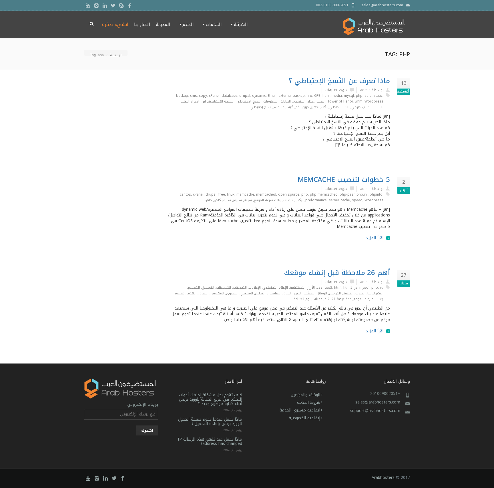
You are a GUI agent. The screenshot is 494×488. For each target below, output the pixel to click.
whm (358, 101)
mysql (349, 96)
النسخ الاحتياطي (248, 101)
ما (283, 107)
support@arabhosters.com (375, 411)
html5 (347, 287)
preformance (316, 200)
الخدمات (214, 24)
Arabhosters (383, 477)
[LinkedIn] (105, 6)
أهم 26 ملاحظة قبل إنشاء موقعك (337, 272)
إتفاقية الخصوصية (304, 418)
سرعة (248, 200)
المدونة (163, 24)
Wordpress (373, 101)
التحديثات (240, 287)
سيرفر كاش (222, 200)
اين (204, 101)
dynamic (259, 96)
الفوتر (287, 293)
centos (185, 194)
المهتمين (217, 293)
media (337, 96)
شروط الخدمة (308, 402)
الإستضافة (297, 287)
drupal (244, 96)
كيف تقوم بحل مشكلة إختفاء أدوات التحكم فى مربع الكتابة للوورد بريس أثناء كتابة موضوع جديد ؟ (210, 399)
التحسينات (223, 287)
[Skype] (121, 6)
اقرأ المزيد (374, 238)
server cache (339, 200)
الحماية (360, 293)
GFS (317, 96)
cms (193, 96)
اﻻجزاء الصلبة (190, 101)
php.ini (362, 194)
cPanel (214, 96)
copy (203, 96)
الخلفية (348, 293)
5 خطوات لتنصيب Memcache (344, 179)
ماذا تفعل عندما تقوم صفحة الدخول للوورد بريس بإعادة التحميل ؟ (210, 421)
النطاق (203, 293)
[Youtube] (88, 6)
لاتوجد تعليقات (336, 90)
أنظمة (320, 101)
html (326, 96)
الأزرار (311, 287)
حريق (305, 107)
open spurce (288, 194)
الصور (298, 293)
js (355, 287)
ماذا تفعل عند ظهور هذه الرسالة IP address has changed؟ (210, 441)
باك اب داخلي (339, 107)
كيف (289, 107)
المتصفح (246, 293)
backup (182, 96)
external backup (291, 96)
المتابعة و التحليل (268, 293)
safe (368, 96)
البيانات (285, 101)
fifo (309, 96)
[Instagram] (96, 6)
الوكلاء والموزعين (305, 395)
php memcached (324, 194)
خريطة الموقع (363, 299)
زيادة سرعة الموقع (267, 200)
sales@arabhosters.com (377, 402)
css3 (328, 287)
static (378, 96)
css (319, 287)
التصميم (194, 287)
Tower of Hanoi (340, 101)
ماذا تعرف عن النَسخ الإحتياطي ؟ (339, 80)
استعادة (299, 101)
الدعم (188, 24)
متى (276, 107)
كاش (208, 200)
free (221, 194)
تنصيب (288, 200)
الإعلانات (255, 287)
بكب (324, 107)
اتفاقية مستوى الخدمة (300, 410)
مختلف (317, 299)
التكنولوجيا (375, 293)
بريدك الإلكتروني (142, 404)
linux (230, 194)
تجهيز (315, 107)
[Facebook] (130, 6)
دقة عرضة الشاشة (337, 299)
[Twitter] (113, 6)
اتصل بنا (142, 24)
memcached (266, 194)
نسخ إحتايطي (260, 107)
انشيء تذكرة (115, 24)
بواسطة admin (372, 90)
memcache (245, 194)
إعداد (310, 101)
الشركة (241, 24)
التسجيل (208, 287)
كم (297, 107)
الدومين (335, 293)
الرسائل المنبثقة (315, 293)
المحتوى (232, 293)
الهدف (191, 293)
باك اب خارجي (361, 107)
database (229, 96)
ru (381, 287)
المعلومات (270, 101)
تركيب (299, 200)
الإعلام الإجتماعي (275, 287)
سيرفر (237, 200)
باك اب (378, 107)
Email (272, 96)
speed (357, 200)
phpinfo (376, 194)
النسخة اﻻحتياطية (221, 101)
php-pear (347, 194)
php (359, 96)
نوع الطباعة (302, 299)
